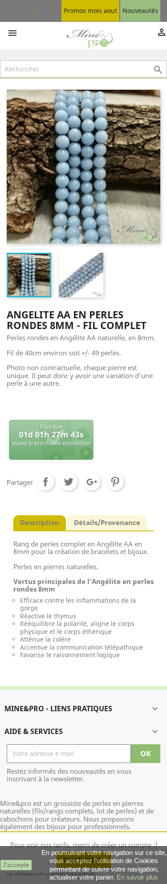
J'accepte (16, 864)
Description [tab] (39, 522)
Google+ (92, 482)
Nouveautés (140, 10)
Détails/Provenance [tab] (107, 522)
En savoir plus (137, 877)
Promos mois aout (90, 10)
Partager (45, 482)
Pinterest (115, 482)
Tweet (68, 482)
